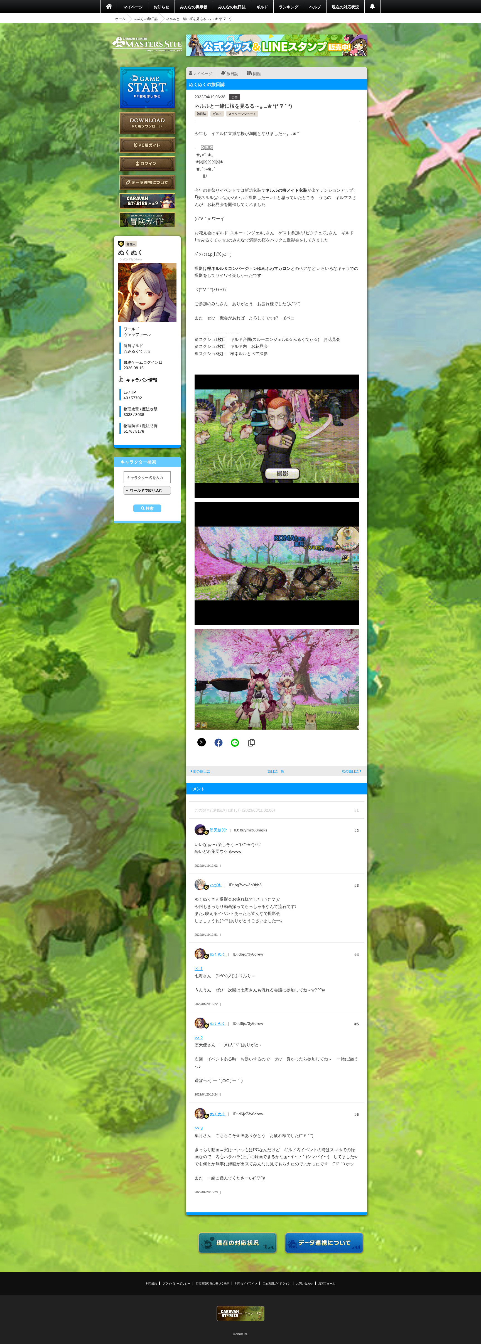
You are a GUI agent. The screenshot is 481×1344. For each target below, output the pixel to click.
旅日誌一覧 (276, 771)
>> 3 (199, 1128)
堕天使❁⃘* (218, 830)
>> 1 (199, 968)
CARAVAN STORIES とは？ (147, 201)
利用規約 (151, 1283)
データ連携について (147, 182)
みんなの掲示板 (193, 6)
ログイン (147, 163)
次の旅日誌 (350, 771)
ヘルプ (315, 6)
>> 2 (199, 1038)
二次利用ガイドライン (277, 1283)
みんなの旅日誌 (232, 6)
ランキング (288, 6)
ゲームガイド (147, 219)
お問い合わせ (304, 1283)
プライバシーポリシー (176, 1283)
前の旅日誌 (201, 771)
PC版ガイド (147, 145)
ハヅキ (216, 884)
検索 (150, 508)
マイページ (133, 6)
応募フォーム (326, 1283)
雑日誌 (201, 113)
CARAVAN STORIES (240, 1313)
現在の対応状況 (345, 6)
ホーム (120, 18)
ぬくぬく (217, 954)
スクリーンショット (242, 113)
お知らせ (161, 6)
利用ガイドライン (246, 1283)
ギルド (262, 6)
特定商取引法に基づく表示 (212, 1283)
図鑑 (257, 73)
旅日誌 (232, 73)
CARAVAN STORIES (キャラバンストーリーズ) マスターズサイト (147, 44)
